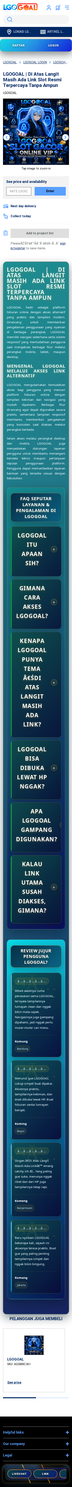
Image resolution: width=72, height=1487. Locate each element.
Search (9, 19)
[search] (36, 19)
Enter (50, 191)
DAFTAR (18, 45)
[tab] (19, 1397)
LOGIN (53, 45)
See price (14, 1382)
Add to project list (40, 233)
